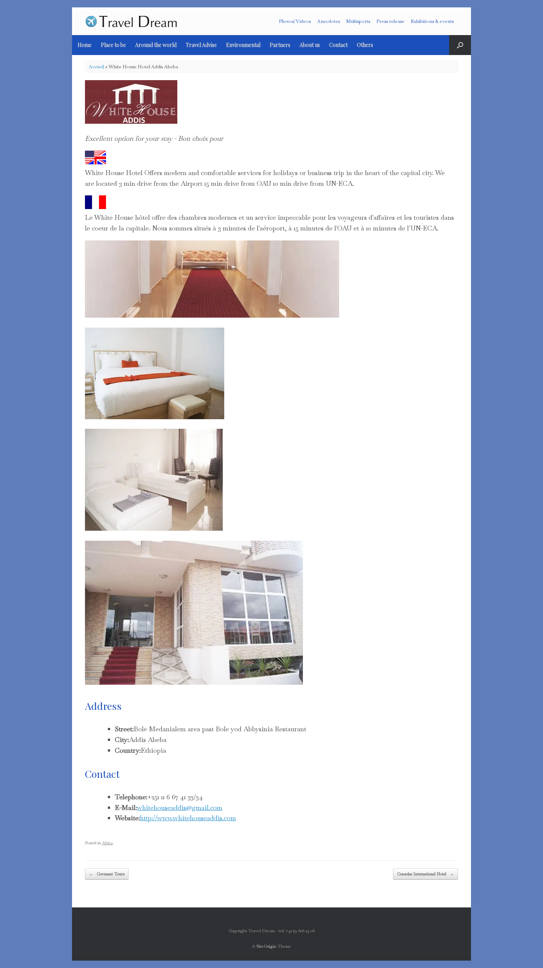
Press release (390, 21)
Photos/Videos (295, 21)
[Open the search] (460, 45)
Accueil (96, 67)
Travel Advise (201, 44)
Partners (280, 44)
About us (310, 44)
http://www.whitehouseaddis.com (188, 818)
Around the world (156, 44)
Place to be (113, 44)
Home (85, 44)
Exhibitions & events (432, 21)
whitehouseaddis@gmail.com (179, 807)
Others (365, 44)
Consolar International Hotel (425, 873)
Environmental (243, 44)
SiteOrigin (266, 946)
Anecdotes (328, 21)
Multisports (358, 21)
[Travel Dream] (131, 21)
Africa (107, 842)
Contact (338, 44)
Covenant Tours (106, 873)
